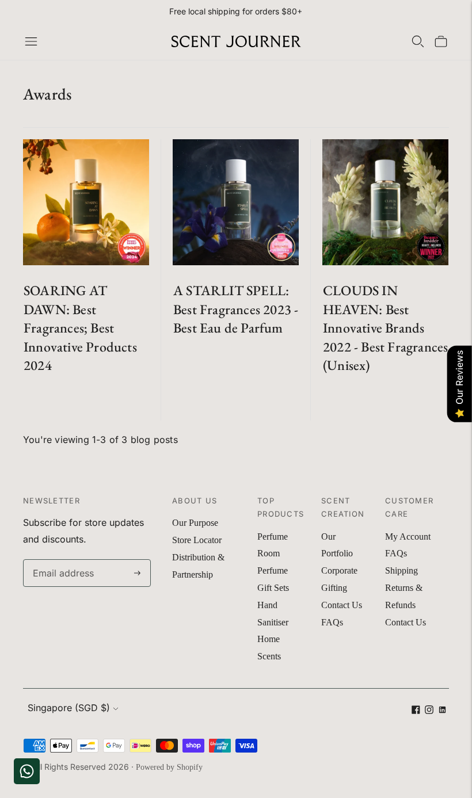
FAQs (332, 622)
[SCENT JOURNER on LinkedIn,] (442, 711)
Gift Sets (273, 588)
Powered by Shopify (169, 767)
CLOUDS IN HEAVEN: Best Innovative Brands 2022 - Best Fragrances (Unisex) (385, 327)
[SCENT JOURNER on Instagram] (429, 711)
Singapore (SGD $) (69, 707)
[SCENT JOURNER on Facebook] (416, 711)
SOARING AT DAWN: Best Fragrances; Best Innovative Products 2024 (80, 327)
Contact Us (341, 605)
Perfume (272, 536)
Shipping (401, 570)
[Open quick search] (418, 41)
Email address (61, 560)
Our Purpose (195, 523)
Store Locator (197, 540)
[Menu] (31, 41)
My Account (408, 536)
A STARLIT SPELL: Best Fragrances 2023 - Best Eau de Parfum (235, 309)
